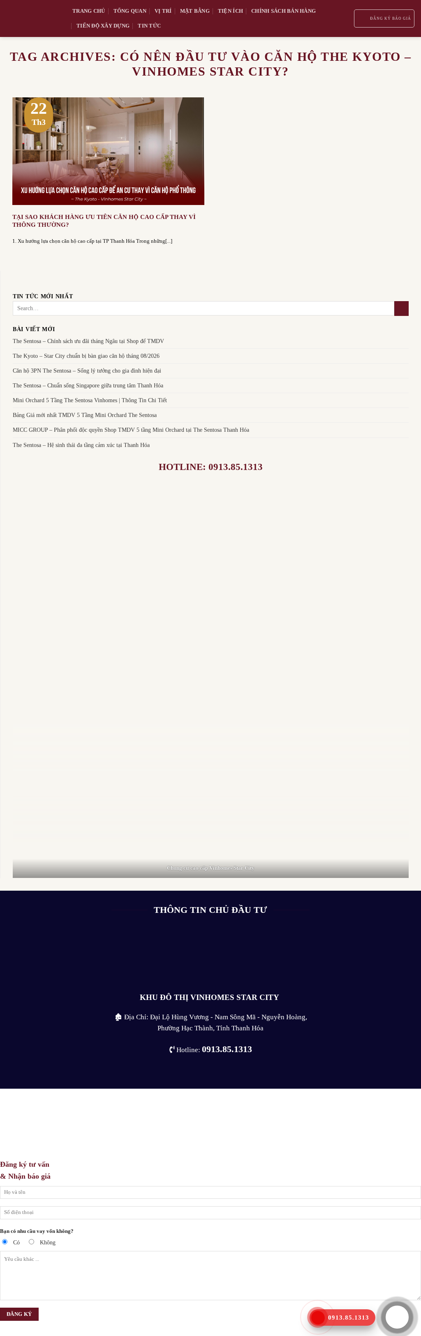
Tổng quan (129, 11)
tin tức (149, 26)
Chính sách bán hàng (283, 11)
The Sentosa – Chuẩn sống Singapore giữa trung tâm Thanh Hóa (88, 385)
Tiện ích (230, 11)
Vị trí (163, 11)
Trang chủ (88, 11)
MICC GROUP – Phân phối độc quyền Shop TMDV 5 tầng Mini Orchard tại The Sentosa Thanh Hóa (131, 430)
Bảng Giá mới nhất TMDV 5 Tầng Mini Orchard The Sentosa (85, 415)
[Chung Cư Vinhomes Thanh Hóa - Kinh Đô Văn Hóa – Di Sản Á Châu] (33, 18)
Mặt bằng (195, 11)
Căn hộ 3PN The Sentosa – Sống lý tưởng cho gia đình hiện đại (87, 371)
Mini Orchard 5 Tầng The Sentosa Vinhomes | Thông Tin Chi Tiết (90, 400)
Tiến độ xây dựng (103, 26)
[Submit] (401, 308)
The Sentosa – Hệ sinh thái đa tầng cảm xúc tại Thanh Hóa (81, 445)
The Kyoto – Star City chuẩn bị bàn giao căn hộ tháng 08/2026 (86, 356)
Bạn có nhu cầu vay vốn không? (37, 1231)
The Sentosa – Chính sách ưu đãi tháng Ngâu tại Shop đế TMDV (88, 341)
